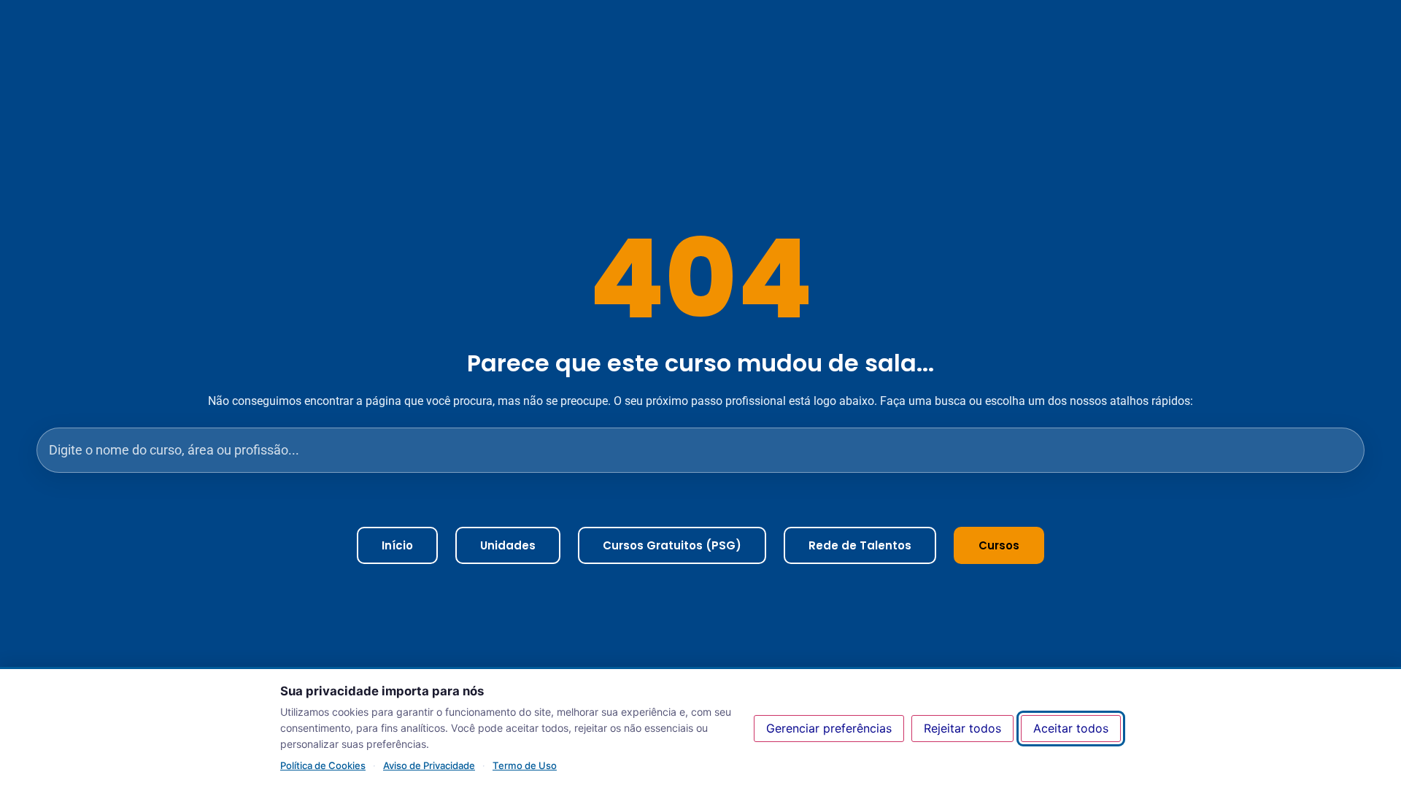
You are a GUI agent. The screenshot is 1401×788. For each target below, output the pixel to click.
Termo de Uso (525, 765)
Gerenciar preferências (829, 728)
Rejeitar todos (962, 728)
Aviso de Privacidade (429, 765)
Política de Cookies (323, 765)
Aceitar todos (1070, 728)
